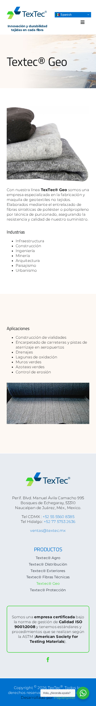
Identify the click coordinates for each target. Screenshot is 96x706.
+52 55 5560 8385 (58, 516)
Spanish (65, 14)
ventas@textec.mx (48, 530)
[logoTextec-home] (27, 8)
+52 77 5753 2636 (59, 521)
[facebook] (47, 659)
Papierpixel (64, 697)
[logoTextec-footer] (48, 474)
